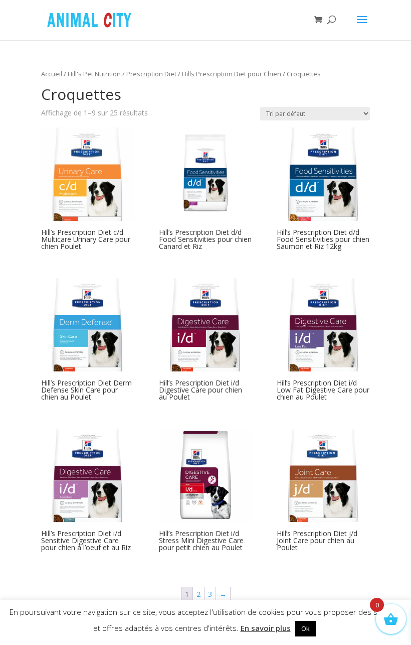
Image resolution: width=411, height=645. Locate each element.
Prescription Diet (151, 73)
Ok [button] (305, 628)
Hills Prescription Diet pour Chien (231, 73)
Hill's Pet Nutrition (94, 73)
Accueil (51, 73)
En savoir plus (266, 628)
